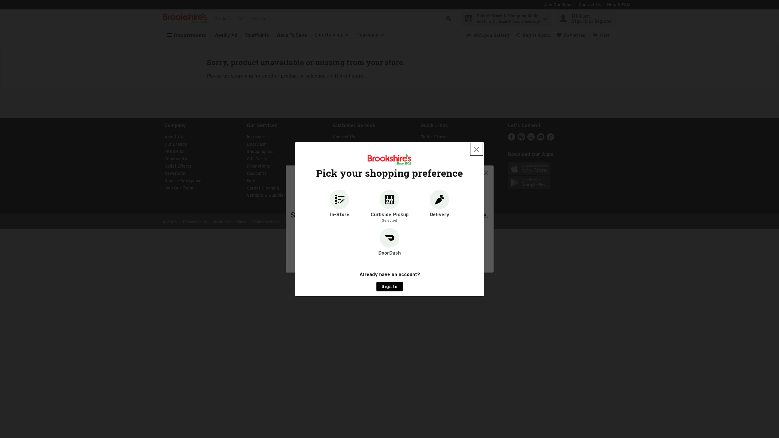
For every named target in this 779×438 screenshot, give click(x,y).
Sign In (390, 286)
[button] (340, 206)
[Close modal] (476, 149)
